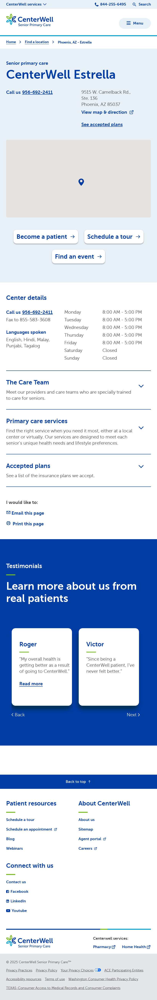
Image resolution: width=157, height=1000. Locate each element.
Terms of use (55, 979)
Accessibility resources (23, 979)
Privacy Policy (46, 970)
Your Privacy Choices (77, 970)
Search (145, 4)
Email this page (27, 513)
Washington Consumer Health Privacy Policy (103, 979)
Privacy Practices (19, 970)
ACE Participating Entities (123, 970)
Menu (138, 23)
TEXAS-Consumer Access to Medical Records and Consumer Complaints (63, 988)
